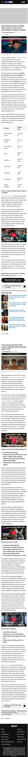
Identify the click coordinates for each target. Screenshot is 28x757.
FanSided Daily (5, 734)
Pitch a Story (20, 734)
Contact (3, 731)
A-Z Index (19, 741)
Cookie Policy (4, 739)
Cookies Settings (5, 744)
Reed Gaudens (6, 351)
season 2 (7, 196)
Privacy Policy (4, 736)
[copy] (10, 35)
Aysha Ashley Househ (8, 32)
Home (2, 333)
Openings (19, 729)
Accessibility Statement (7, 741)
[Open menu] (2, 2)
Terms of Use (20, 736)
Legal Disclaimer (21, 739)
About (2, 729)
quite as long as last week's (15, 377)
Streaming (7, 718)
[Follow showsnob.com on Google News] (25, 287)
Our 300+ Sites (21, 731)
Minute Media (8, 747)
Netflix (12, 67)
